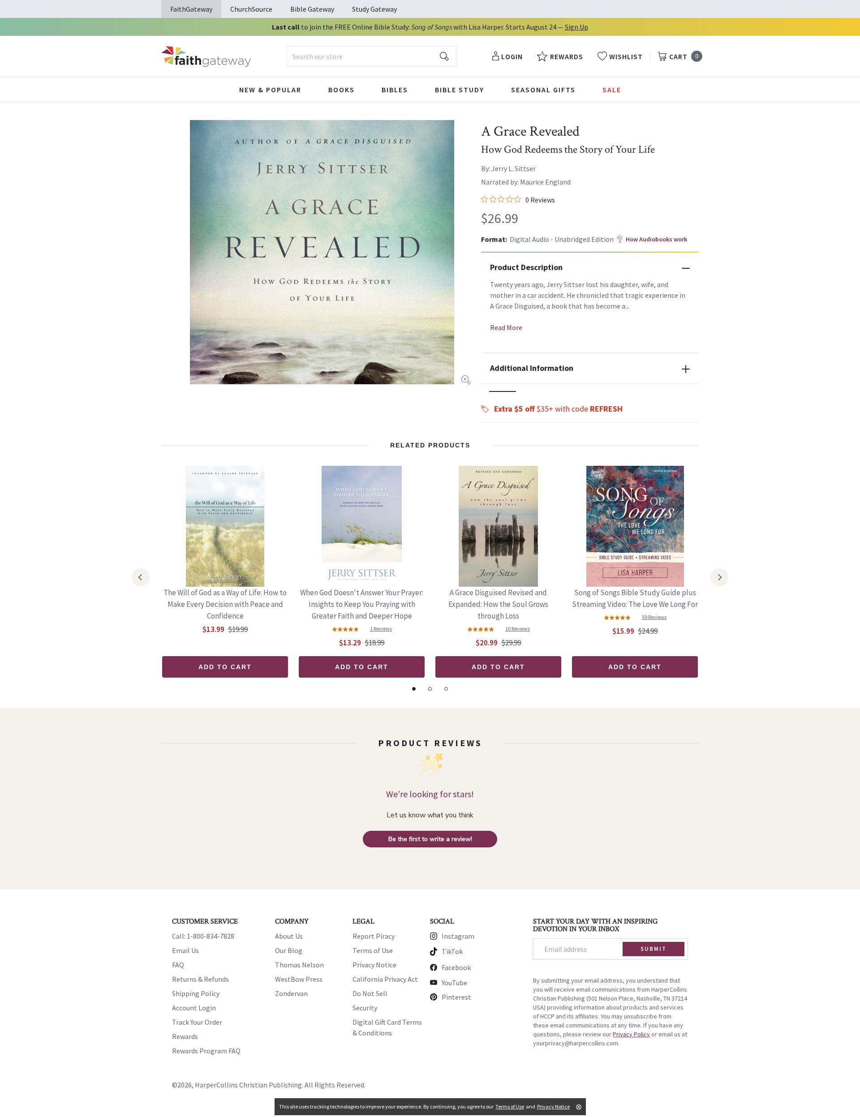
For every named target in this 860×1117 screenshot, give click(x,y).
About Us (289, 936)
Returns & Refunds (200, 979)
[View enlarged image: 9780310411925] (322, 252)
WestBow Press (298, 979)
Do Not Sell (370, 993)
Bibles (395, 89)
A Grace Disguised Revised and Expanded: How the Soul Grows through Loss (498, 604)
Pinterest (456, 996)
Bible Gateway (312, 8)
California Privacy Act (385, 979)
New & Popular (270, 89)
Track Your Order (197, 1022)
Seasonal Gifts (543, 89)
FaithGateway (191, 8)
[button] (502, 391)
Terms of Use (373, 950)
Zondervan (291, 993)
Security (365, 1007)
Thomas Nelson (299, 964)
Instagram (458, 936)
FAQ (178, 964)
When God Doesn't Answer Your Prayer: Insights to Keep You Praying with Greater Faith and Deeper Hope (361, 604)
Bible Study (459, 89)
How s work (656, 239)
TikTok (452, 951)
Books (341, 89)
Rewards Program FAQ (206, 1050)
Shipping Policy (195, 993)
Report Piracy (374, 936)
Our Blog (288, 950)
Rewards (185, 1036)
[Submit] (444, 56)
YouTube (454, 982)
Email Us (185, 950)
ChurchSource (251, 8)
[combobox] (371, 56)
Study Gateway (374, 8)
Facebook (456, 967)
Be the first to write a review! (430, 839)
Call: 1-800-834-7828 (203, 936)
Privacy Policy (631, 1034)
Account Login (194, 1007)
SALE (611, 89)
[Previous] (141, 577)
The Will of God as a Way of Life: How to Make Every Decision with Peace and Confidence (225, 604)
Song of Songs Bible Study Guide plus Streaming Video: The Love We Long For (635, 598)
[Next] (719, 577)
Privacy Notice (374, 964)
